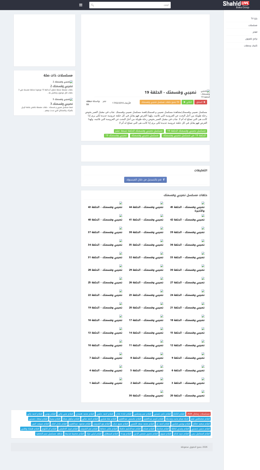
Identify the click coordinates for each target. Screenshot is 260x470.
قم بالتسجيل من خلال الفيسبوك (144, 179)
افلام (255, 32)
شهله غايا (89, 102)
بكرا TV (254, 19)
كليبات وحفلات (250, 46)
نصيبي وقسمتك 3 (61, 104)
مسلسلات (252, 25)
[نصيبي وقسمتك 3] (44, 99)
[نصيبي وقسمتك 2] (44, 81)
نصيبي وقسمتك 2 (61, 86)
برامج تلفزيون (251, 39)
